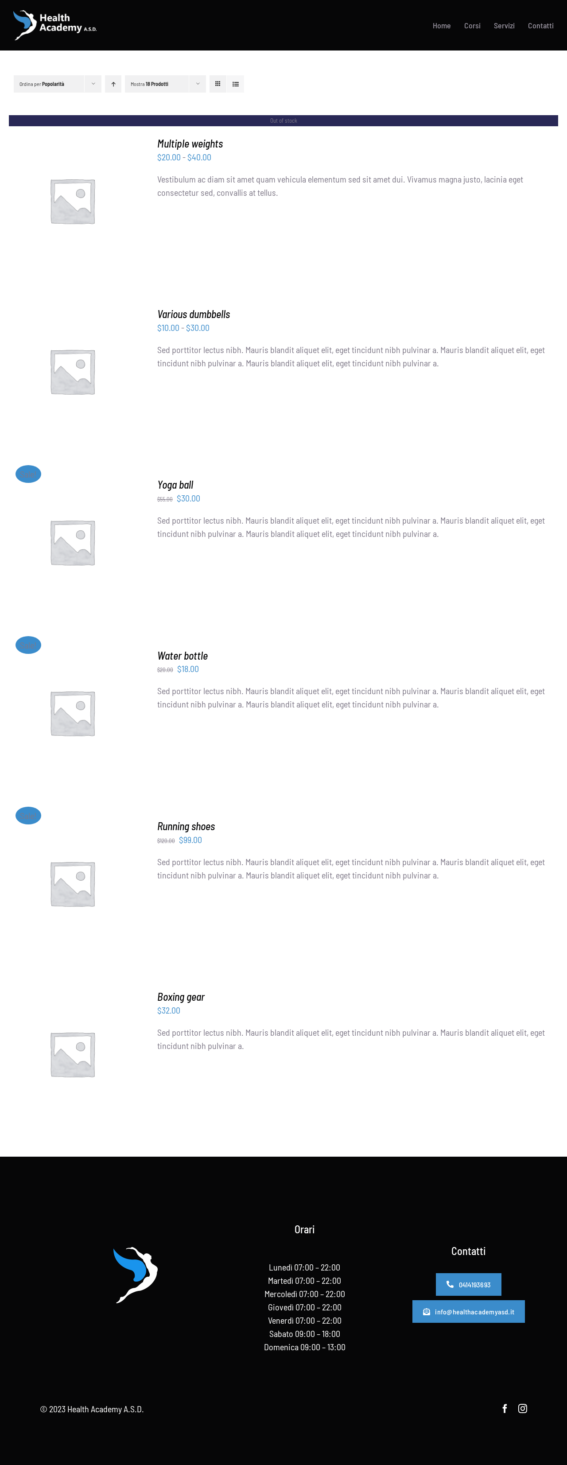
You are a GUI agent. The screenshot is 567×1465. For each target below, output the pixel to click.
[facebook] (505, 1408)
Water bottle (182, 655)
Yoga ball (175, 484)
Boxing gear (181, 996)
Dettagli (72, 202)
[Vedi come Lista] (235, 84)
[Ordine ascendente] (113, 84)
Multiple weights (190, 143)
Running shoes (186, 826)
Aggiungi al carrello (65, 537)
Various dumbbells (193, 313)
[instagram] (522, 1408)
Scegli (49, 373)
